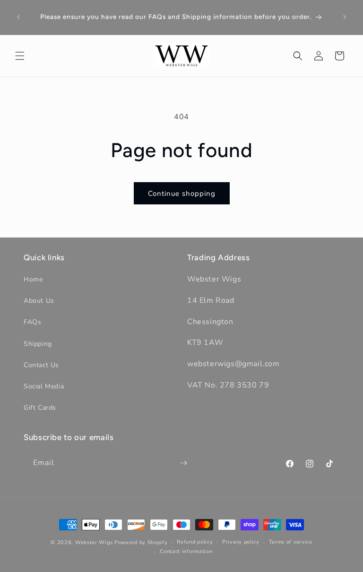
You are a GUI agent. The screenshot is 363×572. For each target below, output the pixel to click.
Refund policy (195, 542)
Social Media (44, 386)
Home (33, 279)
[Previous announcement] (18, 17)
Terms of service (290, 542)
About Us (39, 300)
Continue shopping (182, 193)
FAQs (32, 321)
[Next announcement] (344, 17)
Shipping (38, 343)
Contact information (186, 551)
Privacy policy (240, 542)
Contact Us (41, 365)
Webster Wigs (93, 542)
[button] (19, 55)
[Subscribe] (183, 463)
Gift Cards (40, 407)
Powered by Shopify (141, 542)
